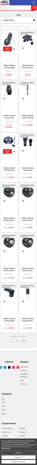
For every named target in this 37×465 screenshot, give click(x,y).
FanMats (5, 436)
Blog (21, 380)
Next (23, 341)
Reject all (18, 457)
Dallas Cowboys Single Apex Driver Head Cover (28, 169)
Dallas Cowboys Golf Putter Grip (28, 116)
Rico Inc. (22, 436)
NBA (3, 406)
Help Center (24, 367)
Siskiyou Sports (7, 428)
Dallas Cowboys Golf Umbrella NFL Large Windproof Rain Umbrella (9, 169)
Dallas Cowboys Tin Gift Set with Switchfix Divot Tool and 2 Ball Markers (9, 219)
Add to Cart (7, 49)
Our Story (23, 370)
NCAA (4, 413)
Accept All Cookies (19, 462)
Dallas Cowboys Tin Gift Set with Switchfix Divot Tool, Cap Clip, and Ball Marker (28, 219)
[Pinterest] (13, 367)
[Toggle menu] (3, 3)
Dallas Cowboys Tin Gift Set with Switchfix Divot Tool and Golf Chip (28, 269)
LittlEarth (22, 432)
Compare (14, 49)
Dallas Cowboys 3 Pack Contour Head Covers (28, 66)
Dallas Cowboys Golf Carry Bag (9, 66)
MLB (3, 402)
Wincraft (22, 428)
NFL (3, 399)
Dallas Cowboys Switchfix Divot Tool (28, 319)
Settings (18, 453)
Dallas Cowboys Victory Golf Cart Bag (9, 116)
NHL (3, 410)
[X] (9, 367)
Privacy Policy (5, 448)
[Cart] (34, 2)
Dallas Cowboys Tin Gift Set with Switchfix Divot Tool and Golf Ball (9, 269)
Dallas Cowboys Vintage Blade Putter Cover (9, 319)
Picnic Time (6, 432)
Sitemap (23, 384)
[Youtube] (18, 367)
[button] (34, 20)
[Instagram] (5, 367)
